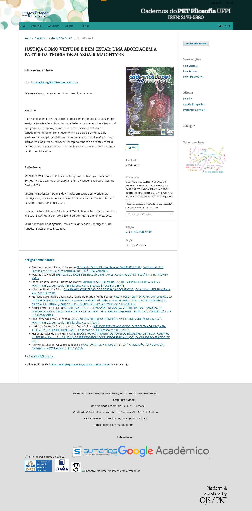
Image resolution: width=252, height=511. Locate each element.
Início (27, 38)
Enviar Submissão (196, 43)
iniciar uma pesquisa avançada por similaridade (79, 364)
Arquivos (36, 25)
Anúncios (54, 25)
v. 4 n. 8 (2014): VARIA (60, 38)
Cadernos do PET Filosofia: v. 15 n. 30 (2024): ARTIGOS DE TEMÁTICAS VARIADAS (97, 269)
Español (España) (193, 104)
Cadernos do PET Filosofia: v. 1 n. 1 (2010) (103, 330)
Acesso (229, 2)
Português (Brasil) (194, 110)
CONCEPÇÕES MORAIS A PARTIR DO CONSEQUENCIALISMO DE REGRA (112, 333)
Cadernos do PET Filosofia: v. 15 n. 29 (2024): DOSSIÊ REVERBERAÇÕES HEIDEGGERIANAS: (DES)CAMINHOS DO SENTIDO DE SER (101, 337)
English (187, 99)
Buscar (225, 25)
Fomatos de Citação (140, 214)
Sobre (69, 25)
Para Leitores (190, 65)
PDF (133, 147)
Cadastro (216, 2)
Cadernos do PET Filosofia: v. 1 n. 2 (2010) (57, 348)
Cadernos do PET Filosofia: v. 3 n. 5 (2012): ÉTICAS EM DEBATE (86, 285)
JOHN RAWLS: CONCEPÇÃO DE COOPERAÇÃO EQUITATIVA (98, 289)
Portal (85, 25)
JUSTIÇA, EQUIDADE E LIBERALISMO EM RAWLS (85, 274)
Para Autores (190, 71)
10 (45, 356)
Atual (22, 25)
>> (51, 356)
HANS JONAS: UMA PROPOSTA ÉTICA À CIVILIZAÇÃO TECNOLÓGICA (122, 344)
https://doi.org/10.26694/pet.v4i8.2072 (54, 82)
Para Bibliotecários (193, 76)
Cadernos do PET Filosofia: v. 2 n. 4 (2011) (74, 322)
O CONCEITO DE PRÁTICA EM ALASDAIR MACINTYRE (109, 267)
